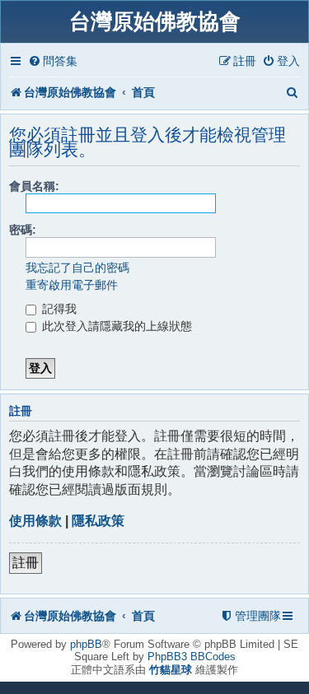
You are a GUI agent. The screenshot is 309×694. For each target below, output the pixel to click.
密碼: (22, 229)
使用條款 (35, 521)
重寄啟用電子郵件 (72, 284)
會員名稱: (34, 186)
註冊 (25, 563)
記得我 (58, 308)
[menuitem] (52, 61)
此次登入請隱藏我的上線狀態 (115, 326)
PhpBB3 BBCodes (191, 656)
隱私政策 (98, 521)
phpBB (86, 644)
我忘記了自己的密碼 (77, 267)
